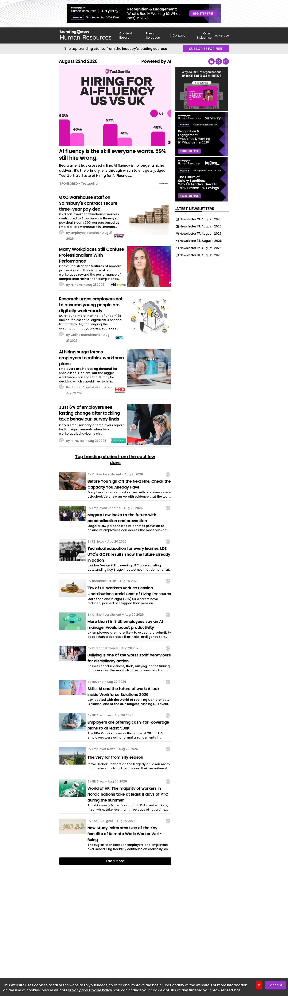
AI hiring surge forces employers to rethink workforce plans (91, 358)
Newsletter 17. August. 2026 (201, 233)
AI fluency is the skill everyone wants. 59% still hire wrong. (112, 154)
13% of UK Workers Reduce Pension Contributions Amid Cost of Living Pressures (129, 590)
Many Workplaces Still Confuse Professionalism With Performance (91, 255)
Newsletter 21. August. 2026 (201, 219)
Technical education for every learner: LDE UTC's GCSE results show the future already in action (128, 554)
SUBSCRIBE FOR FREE (206, 48)
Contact (178, 35)
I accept (275, 985)
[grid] (202, 236)
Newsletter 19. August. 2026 (201, 226)
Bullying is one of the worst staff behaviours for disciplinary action (129, 658)
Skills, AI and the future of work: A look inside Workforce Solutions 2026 (123, 691)
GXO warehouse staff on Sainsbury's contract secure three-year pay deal (88, 203)
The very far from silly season (115, 757)
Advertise (222, 35)
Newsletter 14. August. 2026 (201, 241)
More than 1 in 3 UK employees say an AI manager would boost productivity (125, 624)
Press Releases (153, 35)
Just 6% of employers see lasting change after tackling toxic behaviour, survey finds (89, 413)
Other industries (204, 35)
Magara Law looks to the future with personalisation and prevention (121, 517)
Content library (125, 35)
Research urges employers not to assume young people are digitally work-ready (91, 305)
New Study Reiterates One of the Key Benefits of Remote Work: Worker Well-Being (124, 833)
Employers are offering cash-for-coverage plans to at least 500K (128, 725)
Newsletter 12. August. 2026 (201, 248)
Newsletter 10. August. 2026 (201, 255)
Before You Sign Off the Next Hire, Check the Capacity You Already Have (129, 484)
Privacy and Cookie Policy (90, 990)
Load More (115, 861)
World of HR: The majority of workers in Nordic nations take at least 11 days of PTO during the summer (127, 794)
